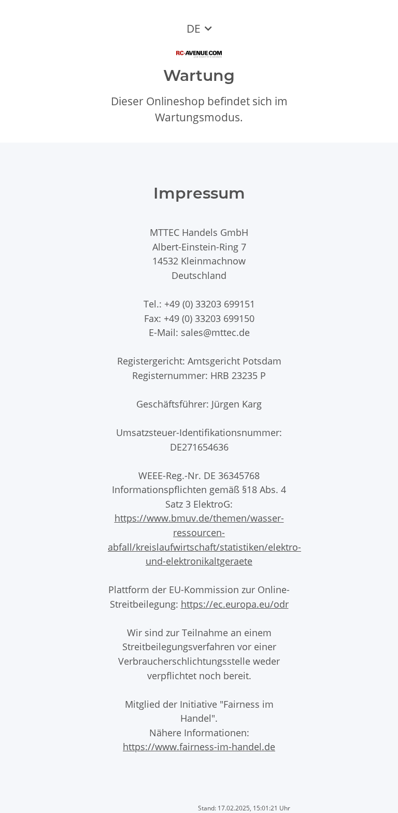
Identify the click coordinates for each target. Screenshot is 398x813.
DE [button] (194, 28)
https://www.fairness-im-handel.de (199, 746)
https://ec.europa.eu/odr (235, 603)
